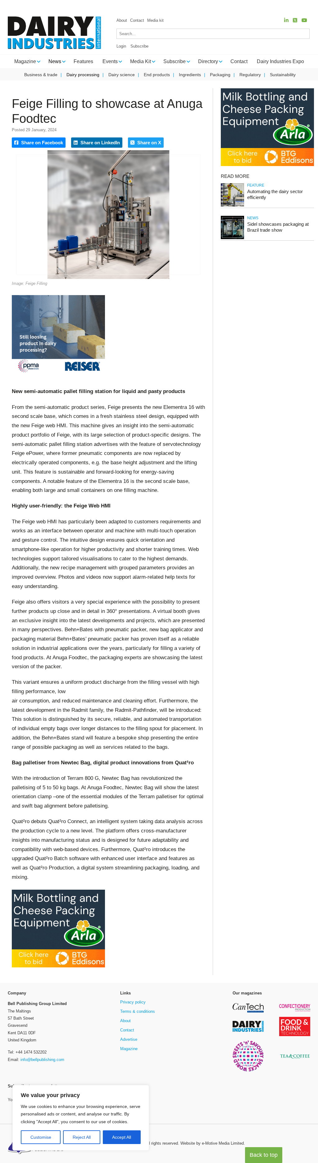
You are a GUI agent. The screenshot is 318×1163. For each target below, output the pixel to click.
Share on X (148, 142)
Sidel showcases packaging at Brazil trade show (278, 227)
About (121, 20)
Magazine (129, 1048)
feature (255, 185)
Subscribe (139, 46)
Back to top (264, 1155)
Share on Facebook (41, 142)
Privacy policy (133, 1002)
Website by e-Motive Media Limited (212, 1143)
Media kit (155, 20)
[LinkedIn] (286, 20)
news (252, 218)
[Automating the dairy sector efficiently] (232, 205)
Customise (40, 1137)
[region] (80, 1118)
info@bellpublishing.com (42, 1059)
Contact (137, 20)
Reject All (82, 1137)
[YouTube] (304, 20)
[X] (295, 20)
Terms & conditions (137, 1011)
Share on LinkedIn (99, 142)
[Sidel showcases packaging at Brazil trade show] (232, 238)
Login (121, 46)
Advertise (128, 1039)
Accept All (121, 1137)
